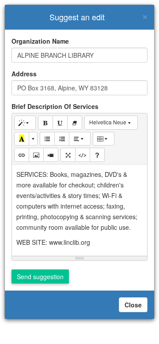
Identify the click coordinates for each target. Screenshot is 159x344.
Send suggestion (40, 276)
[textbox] (79, 209)
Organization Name (40, 41)
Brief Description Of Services (54, 106)
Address (24, 73)
